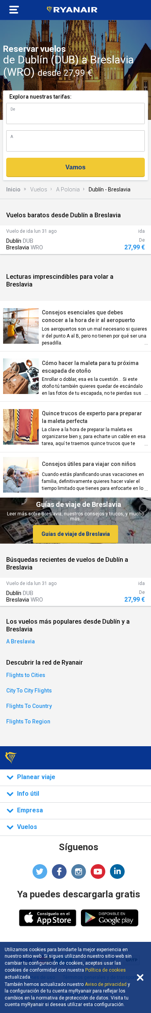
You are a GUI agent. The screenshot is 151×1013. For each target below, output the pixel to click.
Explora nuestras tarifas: (40, 97)
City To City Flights (29, 690)
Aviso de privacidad (106, 984)
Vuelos (38, 189)
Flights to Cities (25, 675)
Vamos (75, 167)
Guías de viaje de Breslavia (75, 534)
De (12, 109)
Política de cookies (105, 970)
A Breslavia (20, 641)
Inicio (13, 189)
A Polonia (68, 189)
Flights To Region (28, 721)
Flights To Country (29, 706)
